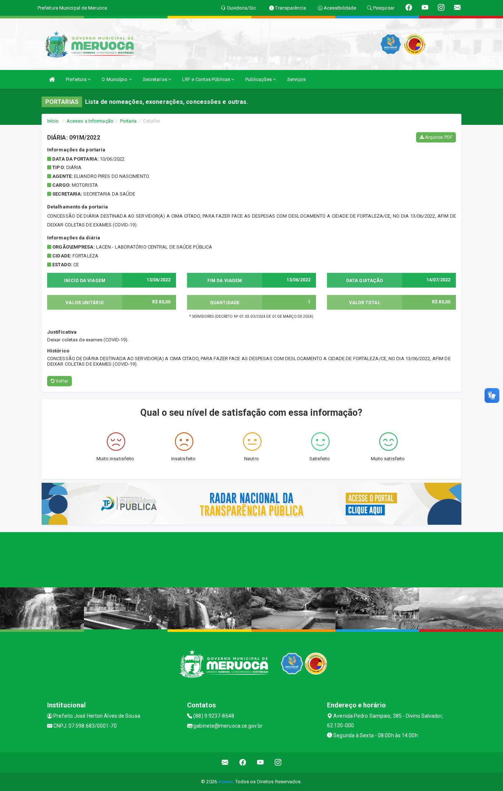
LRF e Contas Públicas (206, 79)
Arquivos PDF (438, 137)
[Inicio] (52, 79)
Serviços (296, 79)
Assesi (225, 781)
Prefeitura (77, 79)
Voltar (61, 381)
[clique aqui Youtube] (260, 762)
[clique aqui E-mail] (225, 762)
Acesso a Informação (90, 121)
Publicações (259, 79)
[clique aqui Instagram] (278, 762)
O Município (115, 79)
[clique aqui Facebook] (242, 762)
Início (53, 121)
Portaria (128, 121)
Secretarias (155, 79)
